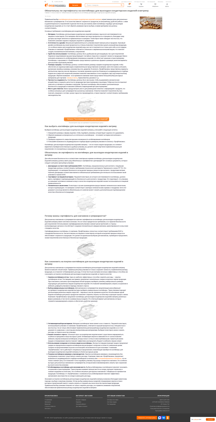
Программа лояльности (162, 410)
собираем (196, 419)
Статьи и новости (50, 406)
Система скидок (112, 402)
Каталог (75, 5)
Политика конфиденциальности (159, 406)
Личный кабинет (81, 404)
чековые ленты (72, 78)
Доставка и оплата (126, 1)
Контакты (168, 1)
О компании (115, 1)
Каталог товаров (81, 400)
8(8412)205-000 (164, 400)
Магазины (160, 1)
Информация (163, 396)
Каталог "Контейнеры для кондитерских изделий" (87, 119)
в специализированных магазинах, (110, 358)
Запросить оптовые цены (147, 418)
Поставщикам (151, 1)
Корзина (78, 402)
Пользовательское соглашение (159, 408)
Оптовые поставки (139, 1)
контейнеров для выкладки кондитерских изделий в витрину (80, 19)
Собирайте (210, 419)
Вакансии (47, 404)
